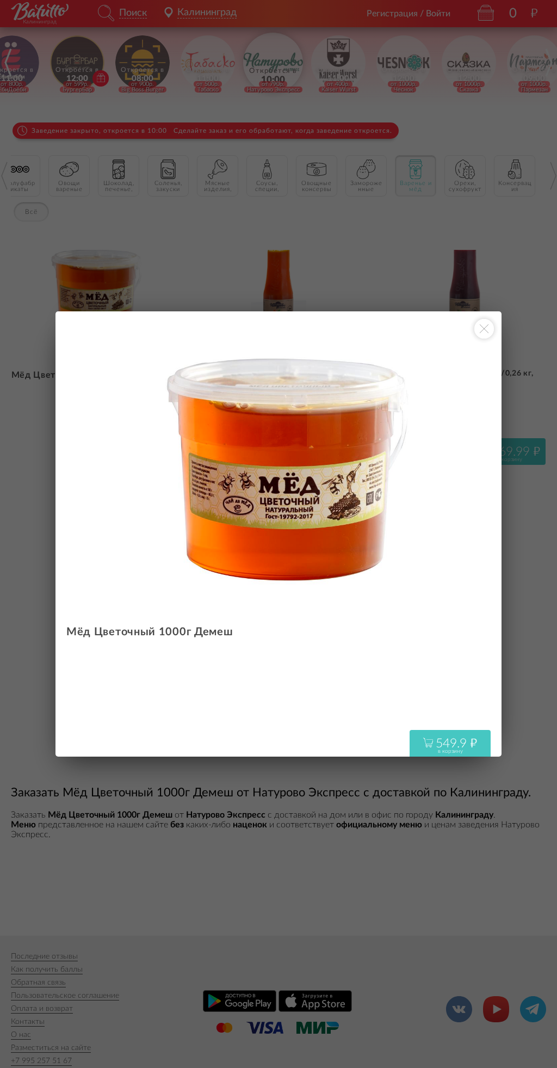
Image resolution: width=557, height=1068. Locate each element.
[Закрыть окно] (484, 329)
